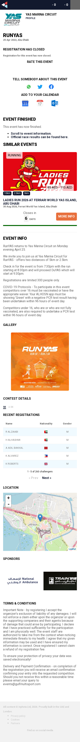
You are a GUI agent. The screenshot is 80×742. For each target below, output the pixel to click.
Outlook (54, 103)
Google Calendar (25, 103)
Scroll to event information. (31, 133)
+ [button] (8, 497)
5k (4, 407)
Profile (30, 18)
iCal (40, 103)
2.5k (10, 407)
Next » (46, 478)
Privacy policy (18, 716)
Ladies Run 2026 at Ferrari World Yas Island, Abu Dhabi (40, 201)
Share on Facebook (51, 86)
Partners (15, 723)
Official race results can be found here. (39, 137)
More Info (66, 216)
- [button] (8, 504)
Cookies (15, 719)
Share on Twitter (40, 86)
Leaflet (72, 549)
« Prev (33, 478)
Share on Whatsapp (28, 86)
